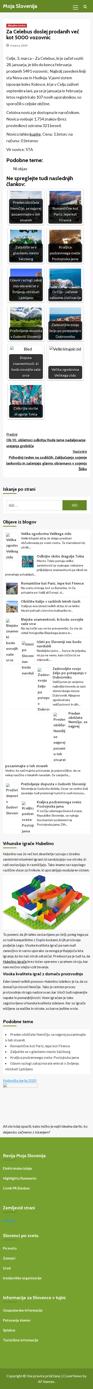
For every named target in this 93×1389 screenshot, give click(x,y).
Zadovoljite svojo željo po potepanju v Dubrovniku (69, 673)
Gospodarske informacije (23, 1310)
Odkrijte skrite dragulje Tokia (60, 556)
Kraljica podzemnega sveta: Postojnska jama (59, 804)
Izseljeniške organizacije (22, 1278)
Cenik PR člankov (16, 1188)
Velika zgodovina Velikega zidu (46, 534)
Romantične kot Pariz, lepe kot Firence (52, 583)
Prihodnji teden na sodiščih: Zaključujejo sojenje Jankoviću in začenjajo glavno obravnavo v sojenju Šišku (46, 460)
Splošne (9, 1330)
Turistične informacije (20, 1340)
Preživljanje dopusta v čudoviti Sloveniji (53, 784)
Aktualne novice (17, 25)
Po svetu (10, 1248)
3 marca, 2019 (18, 45)
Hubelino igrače (15, 961)
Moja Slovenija (20, 6)
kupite (35, 134)
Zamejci (9, 1258)
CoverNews (72, 1376)
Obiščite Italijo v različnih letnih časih (50, 601)
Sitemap (9, 1220)
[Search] (85, 7)
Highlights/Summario (19, 1178)
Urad (7, 1268)
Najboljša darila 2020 (19, 1080)
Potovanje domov (16, 1320)
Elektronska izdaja (17, 1168)
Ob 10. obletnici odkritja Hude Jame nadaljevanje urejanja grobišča (46, 440)
